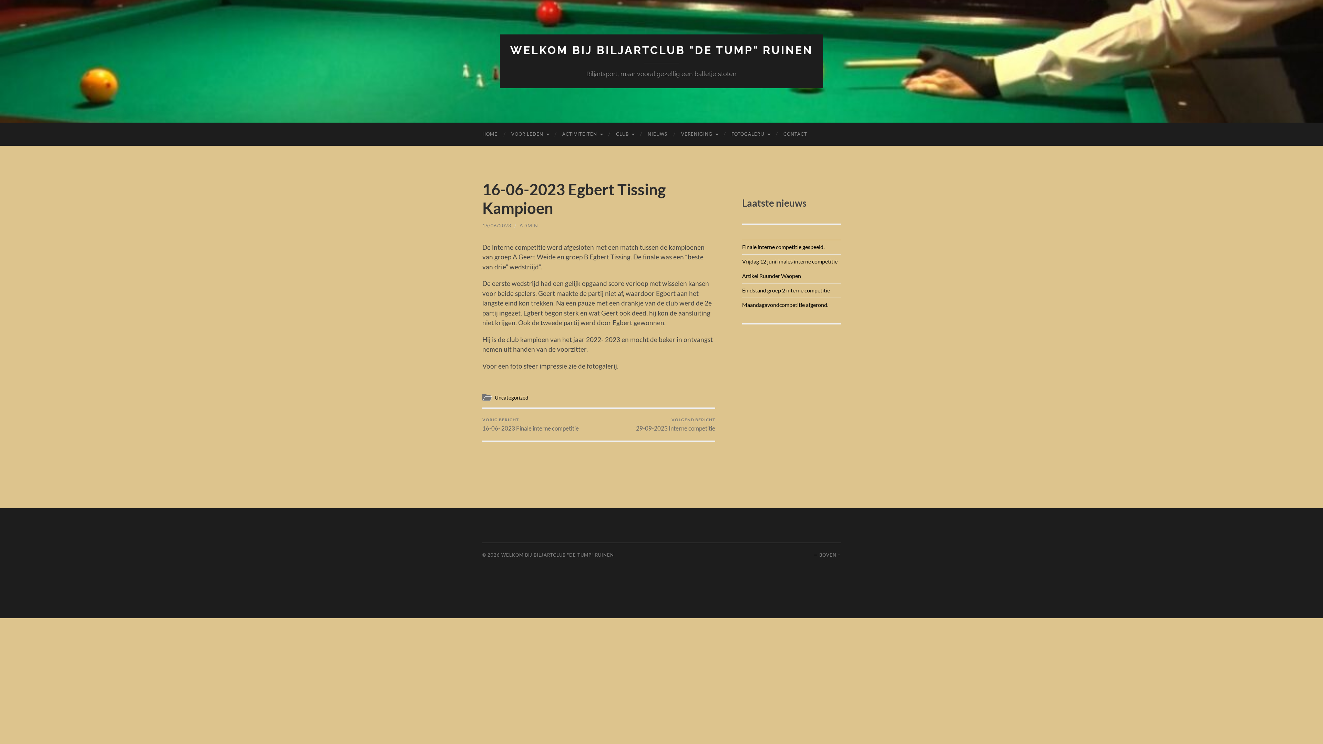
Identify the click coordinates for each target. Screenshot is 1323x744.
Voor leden (527, 134)
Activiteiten (579, 134)
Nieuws (657, 134)
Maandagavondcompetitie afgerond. (785, 304)
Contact (795, 134)
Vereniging (696, 134)
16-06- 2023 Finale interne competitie (530, 424)
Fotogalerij (748, 134)
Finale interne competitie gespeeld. (783, 247)
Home (490, 134)
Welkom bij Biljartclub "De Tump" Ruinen (661, 50)
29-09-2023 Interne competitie (675, 424)
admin (529, 225)
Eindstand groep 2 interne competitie (786, 290)
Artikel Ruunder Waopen (771, 275)
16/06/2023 (496, 225)
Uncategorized (511, 397)
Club (622, 134)
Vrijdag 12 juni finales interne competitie (790, 261)
